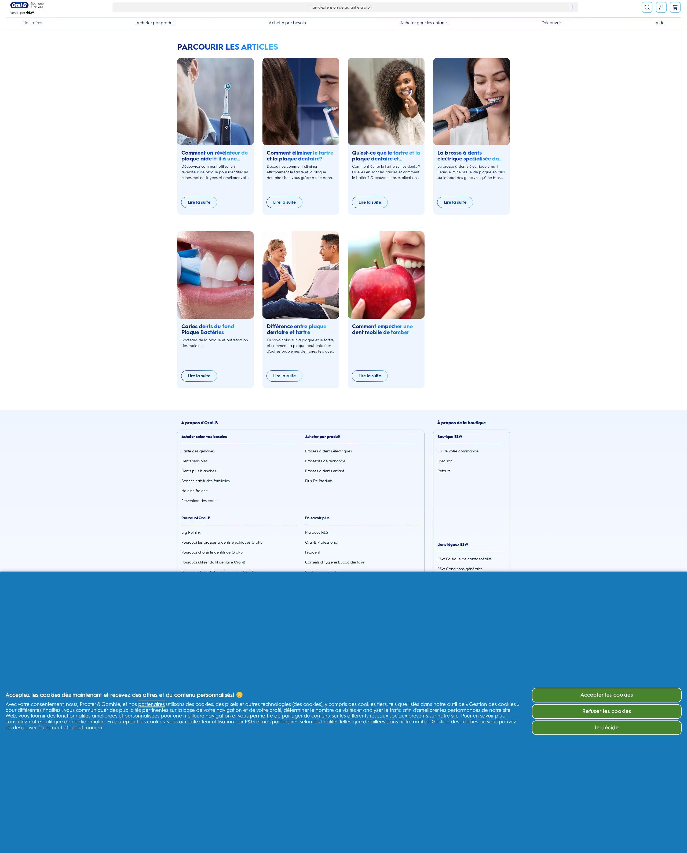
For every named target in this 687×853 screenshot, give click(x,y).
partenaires (151, 704)
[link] (661, 7)
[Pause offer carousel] (572, 7)
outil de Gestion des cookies (445, 722)
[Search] (647, 7)
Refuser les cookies (606, 711)
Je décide (607, 727)
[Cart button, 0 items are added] (675, 7)
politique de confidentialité (73, 722)
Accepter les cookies (606, 695)
